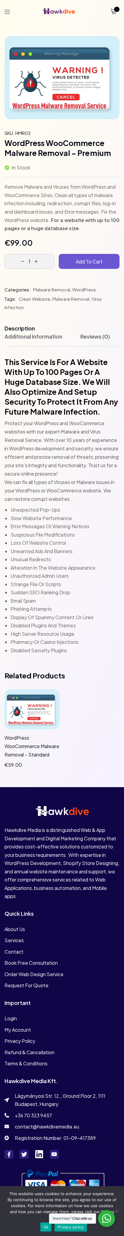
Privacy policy (70, 1227)
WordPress (84, 289)
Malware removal (51, 289)
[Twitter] (24, 1154)
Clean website (34, 299)
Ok (46, 1227)
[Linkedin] (39, 1154)
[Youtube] (54, 1154)
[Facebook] (9, 1154)
